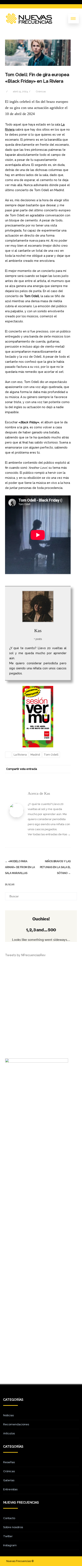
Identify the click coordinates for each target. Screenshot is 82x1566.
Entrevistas (10, 1489)
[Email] (66, 776)
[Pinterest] (41, 776)
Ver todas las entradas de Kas (49, 834)
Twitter (8, 1536)
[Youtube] (72, 1561)
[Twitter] (33, 776)
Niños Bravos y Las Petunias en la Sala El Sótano (55, 867)
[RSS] (58, 776)
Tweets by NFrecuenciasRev (25, 955)
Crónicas (41, 91)
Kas (38, 630)
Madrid (35, 754)
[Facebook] (24, 776)
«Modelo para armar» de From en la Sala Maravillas (20, 867)
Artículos (9, 1433)
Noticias (8, 1415)
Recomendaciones (16, 1424)
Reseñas (9, 1462)
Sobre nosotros (13, 1527)
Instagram (10, 1545)
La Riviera (20, 754)
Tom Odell (51, 754)
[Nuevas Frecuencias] (29, 18)
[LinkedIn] (49, 776)
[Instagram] (65, 1561)
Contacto (9, 1518)
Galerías (8, 1480)
